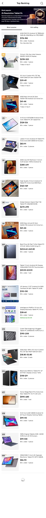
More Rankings (39, 9)
